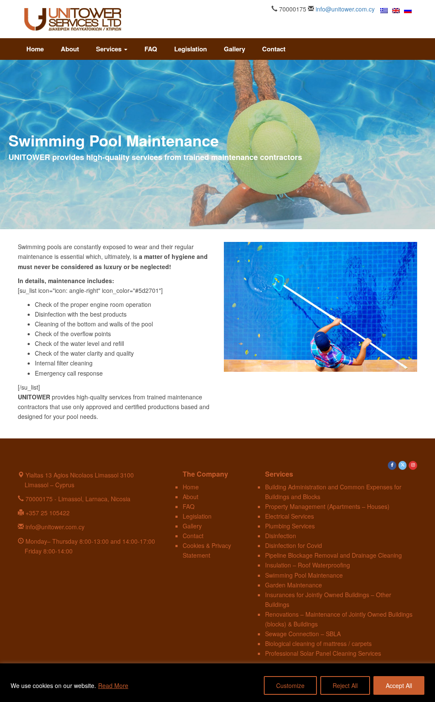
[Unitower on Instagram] (413, 465)
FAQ (150, 48)
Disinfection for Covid (293, 545)
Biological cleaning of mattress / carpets (318, 643)
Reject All (345, 685)
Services (109, 48)
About (70, 48)
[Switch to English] (396, 10)
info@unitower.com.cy (345, 9)
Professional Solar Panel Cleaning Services (323, 653)
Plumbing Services (290, 526)
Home (35, 48)
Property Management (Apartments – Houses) (327, 506)
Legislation (190, 48)
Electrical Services (289, 516)
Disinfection (280, 535)
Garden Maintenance (293, 585)
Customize (290, 685)
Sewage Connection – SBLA (303, 633)
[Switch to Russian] (408, 10)
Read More (113, 685)
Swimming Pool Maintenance (304, 575)
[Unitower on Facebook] (392, 465)
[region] (217, 682)
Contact (273, 48)
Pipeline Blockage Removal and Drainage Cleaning (333, 555)
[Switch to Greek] (384, 10)
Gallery (234, 48)
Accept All (399, 685)
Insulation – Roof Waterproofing (307, 565)
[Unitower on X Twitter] (402, 465)
